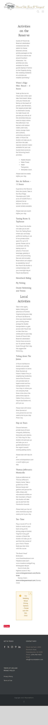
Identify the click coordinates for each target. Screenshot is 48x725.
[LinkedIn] (19, 647)
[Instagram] (12, 647)
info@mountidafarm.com (34, 659)
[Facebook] (5, 647)
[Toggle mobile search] (38, 11)
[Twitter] (8, 647)
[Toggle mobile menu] (43, 11)
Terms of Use (8, 680)
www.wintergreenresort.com (25, 580)
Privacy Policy (8, 676)
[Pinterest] (16, 647)
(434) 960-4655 (36, 655)
